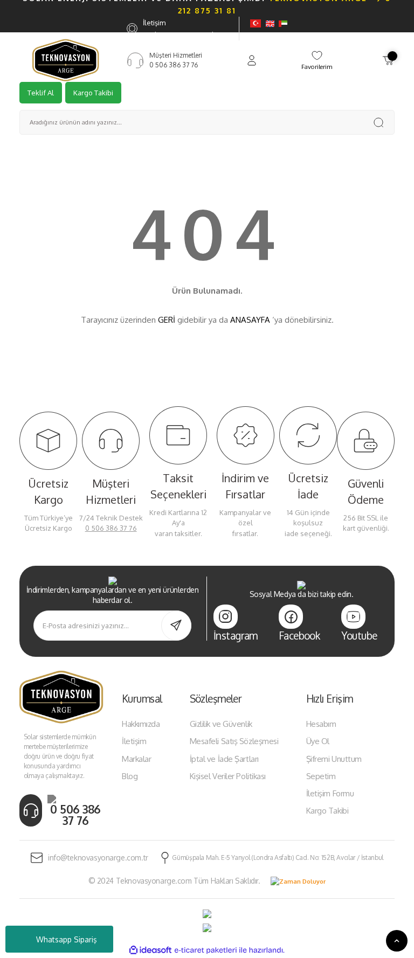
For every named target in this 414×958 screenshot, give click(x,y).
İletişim (134, 741)
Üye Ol (317, 741)
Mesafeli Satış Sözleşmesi (234, 741)
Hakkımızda (141, 724)
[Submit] (176, 625)
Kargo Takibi (93, 92)
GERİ (166, 320)
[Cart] (388, 60)
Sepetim (321, 776)
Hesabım (321, 724)
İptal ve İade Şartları (224, 759)
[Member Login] (251, 60)
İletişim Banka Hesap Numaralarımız (188, 28)
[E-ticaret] (205, 950)
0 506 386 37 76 (111, 528)
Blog (129, 776)
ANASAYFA (250, 320)
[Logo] (65, 59)
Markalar (136, 759)
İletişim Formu (330, 793)
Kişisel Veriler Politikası (228, 776)
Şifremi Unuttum (334, 759)
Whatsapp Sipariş (66, 939)
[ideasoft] (150, 950)
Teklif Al (40, 92)
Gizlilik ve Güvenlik (221, 724)
